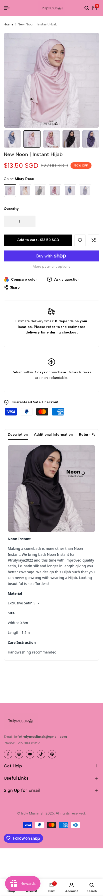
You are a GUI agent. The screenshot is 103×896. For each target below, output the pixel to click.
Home (9, 24)
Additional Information (53, 434)
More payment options (51, 266)
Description (18, 434)
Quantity (11, 209)
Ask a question (66, 279)
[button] (80, 240)
